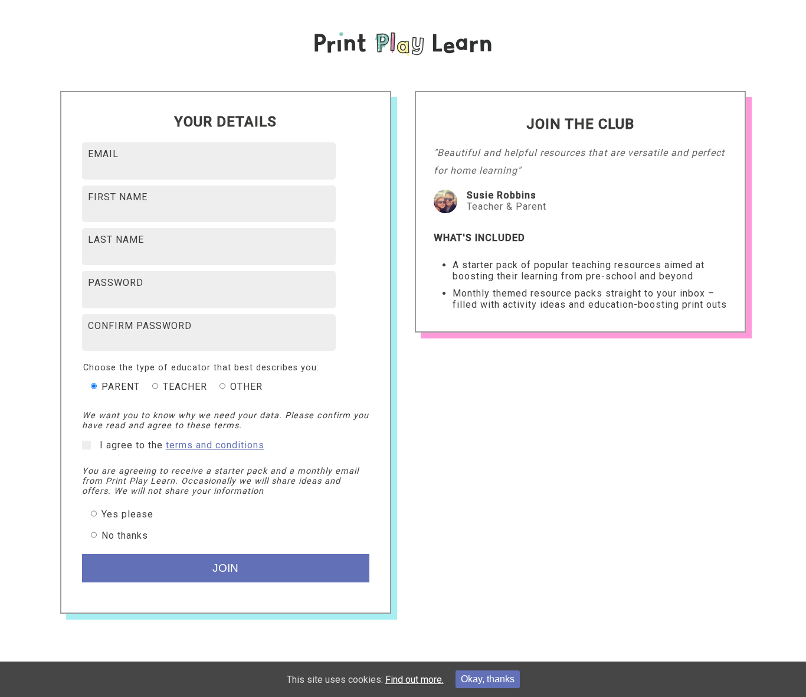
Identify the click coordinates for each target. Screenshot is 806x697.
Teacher (183, 386)
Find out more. (414, 679)
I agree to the (182, 445)
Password (115, 282)
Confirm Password (140, 325)
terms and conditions (215, 445)
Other (245, 386)
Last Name (116, 239)
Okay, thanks (488, 679)
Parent (119, 386)
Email (103, 153)
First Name (118, 197)
